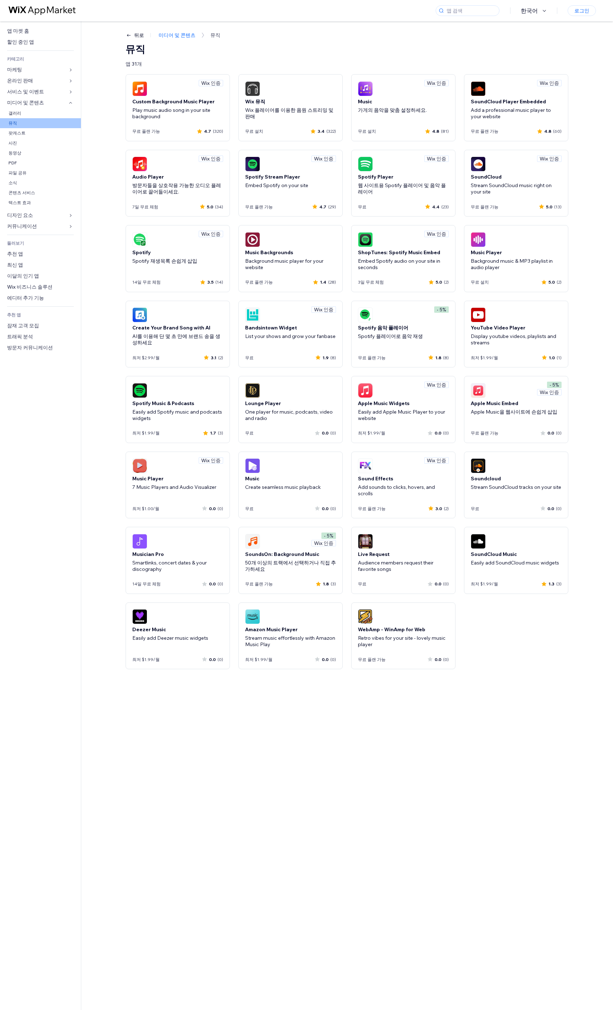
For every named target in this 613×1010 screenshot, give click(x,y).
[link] (40, 31)
